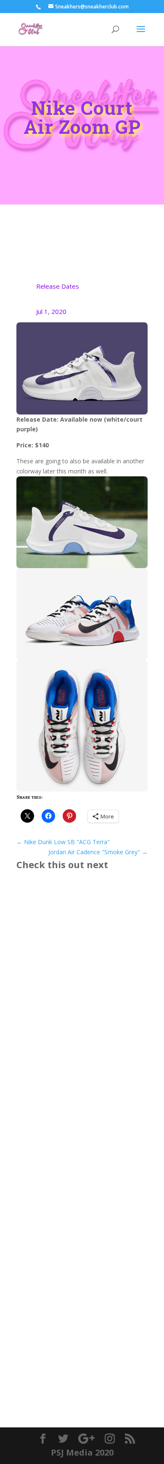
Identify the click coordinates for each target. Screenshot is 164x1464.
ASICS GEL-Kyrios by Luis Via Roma (79, 987)
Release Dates (57, 286)
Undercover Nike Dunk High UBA (77, 1136)
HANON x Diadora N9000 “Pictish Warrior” (77, 1294)
